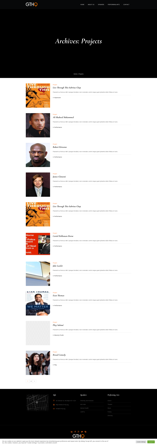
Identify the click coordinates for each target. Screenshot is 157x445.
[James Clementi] (38, 184)
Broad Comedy (59, 354)
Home (75, 74)
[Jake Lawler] (38, 274)
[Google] (78, 432)
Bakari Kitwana (60, 147)
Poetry (109, 412)
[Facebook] (75, 432)
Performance (58, 127)
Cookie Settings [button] (141, 442)
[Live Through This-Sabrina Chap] (38, 95)
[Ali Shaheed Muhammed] (38, 125)
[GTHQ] (78, 436)
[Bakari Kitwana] (38, 155)
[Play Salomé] (38, 333)
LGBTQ (82, 412)
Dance (109, 400)
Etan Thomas (58, 295)
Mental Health (84, 408)
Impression (57, 97)
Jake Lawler (58, 265)
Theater (110, 404)
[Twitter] (82, 432)
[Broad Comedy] (38, 363)
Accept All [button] (151, 442)
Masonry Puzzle (59, 335)
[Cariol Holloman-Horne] (38, 244)
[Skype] (85, 432)
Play (55, 365)
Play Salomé (58, 325)
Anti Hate (83, 404)
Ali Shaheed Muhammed (63, 117)
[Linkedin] (72, 432)
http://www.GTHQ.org (62, 404)
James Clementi (59, 176)
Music (109, 408)
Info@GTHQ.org (60, 408)
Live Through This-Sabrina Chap (67, 87)
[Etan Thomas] (38, 303)
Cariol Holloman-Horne (63, 236)
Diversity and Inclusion (86, 400)
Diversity (110, 415)
